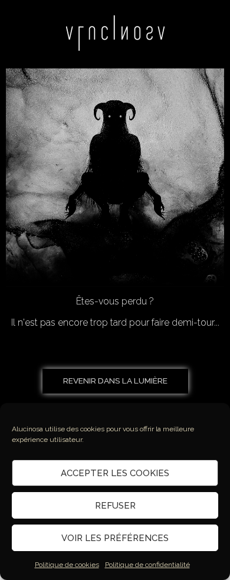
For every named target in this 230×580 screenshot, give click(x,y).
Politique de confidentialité (147, 565)
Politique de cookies (67, 565)
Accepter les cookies (115, 473)
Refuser (115, 505)
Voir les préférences (115, 538)
